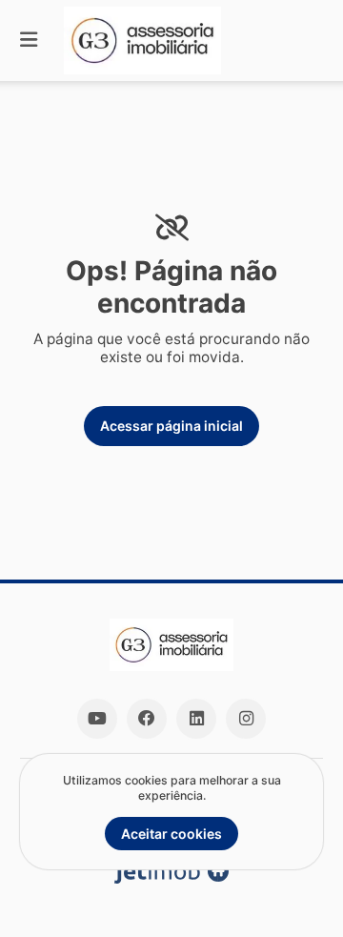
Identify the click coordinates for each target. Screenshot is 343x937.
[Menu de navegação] (28, 40)
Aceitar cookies (171, 833)
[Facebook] (147, 719)
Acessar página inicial (171, 426)
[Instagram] (246, 719)
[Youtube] (97, 719)
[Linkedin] (196, 719)
